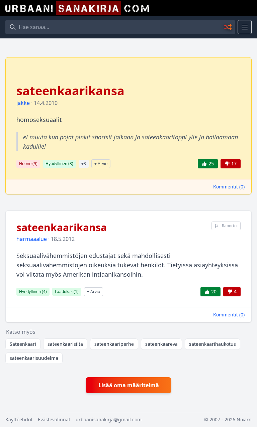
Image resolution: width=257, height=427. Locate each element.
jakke (23, 103)
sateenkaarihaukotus (212, 344)
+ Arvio (100, 163)
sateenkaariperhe (114, 344)
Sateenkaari (23, 344)
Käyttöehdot (18, 419)
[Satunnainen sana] (228, 27)
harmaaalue (31, 239)
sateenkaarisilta (65, 344)
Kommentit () (229, 186)
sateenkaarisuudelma (34, 358)
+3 (83, 163)
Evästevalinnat (54, 419)
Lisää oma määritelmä (128, 385)
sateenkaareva (161, 344)
